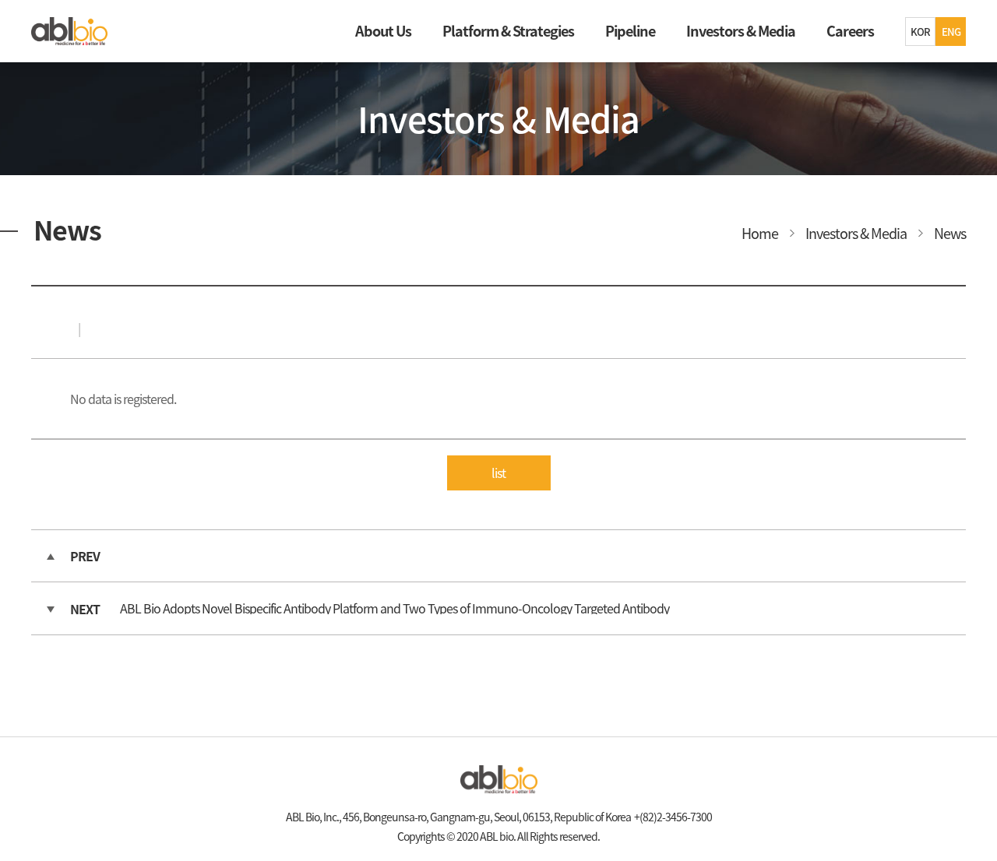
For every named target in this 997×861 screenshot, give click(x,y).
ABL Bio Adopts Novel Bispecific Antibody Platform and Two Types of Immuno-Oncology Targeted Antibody (394, 608)
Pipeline (630, 30)
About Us (383, 30)
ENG (951, 31)
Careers (850, 30)
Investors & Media (740, 30)
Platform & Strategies (508, 30)
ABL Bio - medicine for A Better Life (69, 31)
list (498, 472)
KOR (920, 31)
